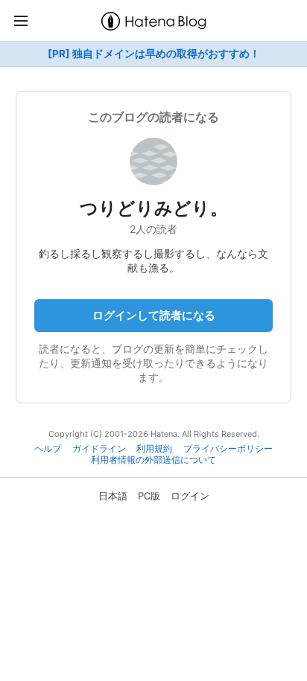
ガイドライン (99, 449)
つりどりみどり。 (154, 208)
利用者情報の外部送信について (153, 460)
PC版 (149, 496)
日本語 (112, 496)
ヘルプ (47, 449)
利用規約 (154, 449)
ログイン (190, 496)
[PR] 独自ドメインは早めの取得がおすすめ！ (154, 54)
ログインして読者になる (153, 315)
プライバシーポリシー (228, 449)
